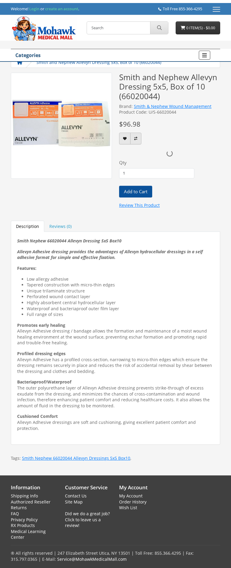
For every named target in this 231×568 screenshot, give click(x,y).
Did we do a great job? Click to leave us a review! (87, 519)
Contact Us (76, 496)
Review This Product (139, 205)
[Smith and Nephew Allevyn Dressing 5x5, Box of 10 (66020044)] (61, 125)
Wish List (128, 507)
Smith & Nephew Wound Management (172, 106)
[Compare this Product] (135, 138)
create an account (61, 8)
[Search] (159, 28)
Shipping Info (24, 496)
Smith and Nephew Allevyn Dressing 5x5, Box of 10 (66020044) (98, 62)
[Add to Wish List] (125, 138)
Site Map (74, 502)
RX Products (23, 525)
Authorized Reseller (31, 502)
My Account (131, 496)
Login (34, 8)
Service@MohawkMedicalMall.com (92, 559)
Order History (132, 502)
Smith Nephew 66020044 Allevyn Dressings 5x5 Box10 (76, 458)
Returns (19, 507)
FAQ (15, 513)
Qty (123, 162)
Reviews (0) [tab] (60, 226)
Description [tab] (27, 226)
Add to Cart (135, 191)
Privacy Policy (24, 519)
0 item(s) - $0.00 (200, 27)
